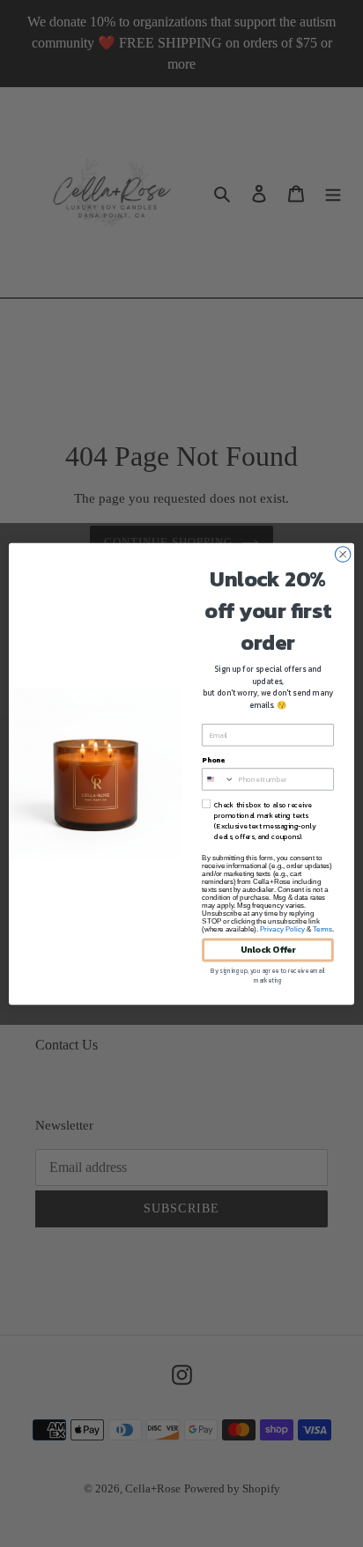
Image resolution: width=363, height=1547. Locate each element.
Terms (322, 929)
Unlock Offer (268, 949)
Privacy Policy (282, 929)
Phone (213, 760)
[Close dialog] (343, 554)
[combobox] (218, 778)
